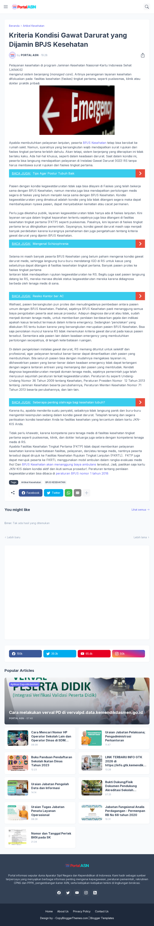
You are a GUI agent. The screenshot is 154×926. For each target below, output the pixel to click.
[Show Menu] (6, 6)
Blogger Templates (102, 918)
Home (49, 911)
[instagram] (86, 892)
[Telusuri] (146, 6)
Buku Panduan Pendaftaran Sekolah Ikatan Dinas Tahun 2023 (51, 761)
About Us (63, 911)
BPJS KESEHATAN (55, 482)
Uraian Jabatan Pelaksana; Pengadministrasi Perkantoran (125, 736)
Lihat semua (139, 509)
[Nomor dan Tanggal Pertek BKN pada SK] (18, 837)
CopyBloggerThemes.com (71, 918)
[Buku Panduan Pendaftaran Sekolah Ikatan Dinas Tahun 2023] (18, 763)
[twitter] (68, 892)
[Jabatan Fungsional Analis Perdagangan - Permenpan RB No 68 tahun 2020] (92, 812)
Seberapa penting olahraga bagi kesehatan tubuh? (69, 402)
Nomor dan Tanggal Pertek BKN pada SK (51, 835)
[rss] (95, 892)
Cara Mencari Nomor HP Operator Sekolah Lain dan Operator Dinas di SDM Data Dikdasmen (51, 736)
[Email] (77, 493)
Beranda (14, 25)
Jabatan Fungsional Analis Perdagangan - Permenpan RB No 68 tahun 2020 (125, 811)
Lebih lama (140, 537)
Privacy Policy (82, 911)
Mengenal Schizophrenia (50, 244)
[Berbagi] (141, 55)
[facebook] (59, 892)
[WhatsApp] (68, 493)
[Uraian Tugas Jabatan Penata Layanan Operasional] (18, 812)
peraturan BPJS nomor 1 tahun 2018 (82, 473)
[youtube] (77, 892)
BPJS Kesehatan (94, 143)
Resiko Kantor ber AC (48, 296)
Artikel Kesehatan (33, 25)
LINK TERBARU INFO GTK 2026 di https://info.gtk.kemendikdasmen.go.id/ (125, 761)
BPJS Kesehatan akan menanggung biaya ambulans (58, 464)
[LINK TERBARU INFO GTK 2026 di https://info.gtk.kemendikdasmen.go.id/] (92, 763)
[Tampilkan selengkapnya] (86, 493)
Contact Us (102, 911)
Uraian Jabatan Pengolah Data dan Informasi (50, 786)
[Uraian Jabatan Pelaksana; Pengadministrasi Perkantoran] (92, 738)
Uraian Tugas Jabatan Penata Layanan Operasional (47, 811)
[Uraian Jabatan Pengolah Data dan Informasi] (18, 787)
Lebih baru (13, 537)
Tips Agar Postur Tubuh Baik (53, 173)
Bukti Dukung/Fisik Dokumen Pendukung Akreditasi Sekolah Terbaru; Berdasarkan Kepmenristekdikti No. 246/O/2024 (121, 786)
